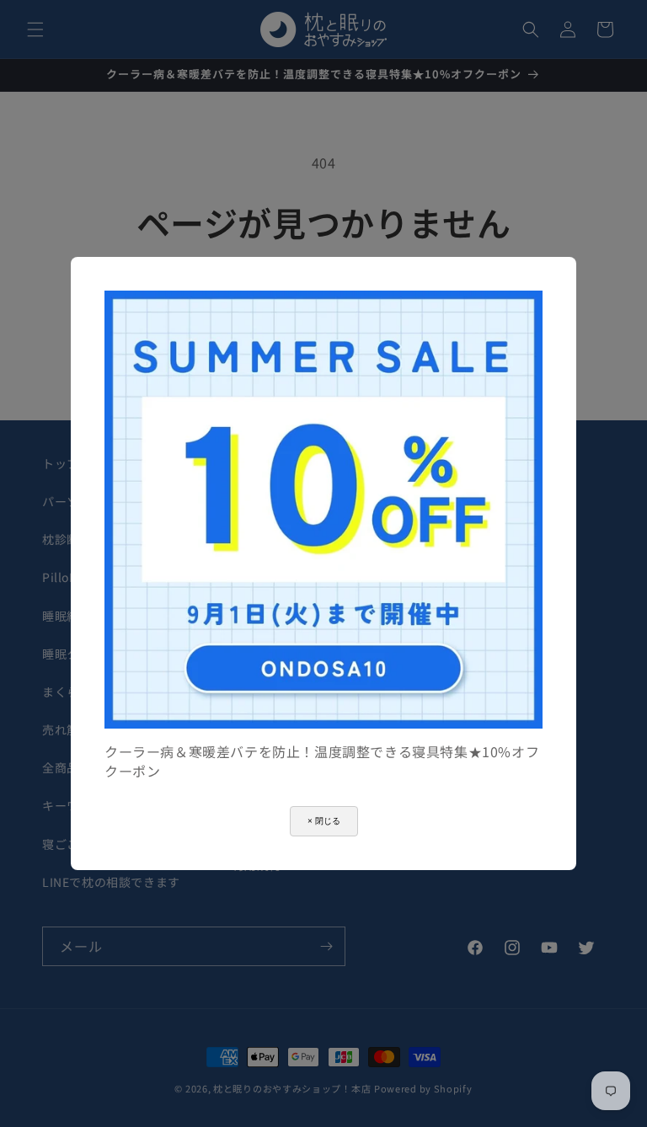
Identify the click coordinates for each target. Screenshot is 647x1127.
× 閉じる (323, 820)
